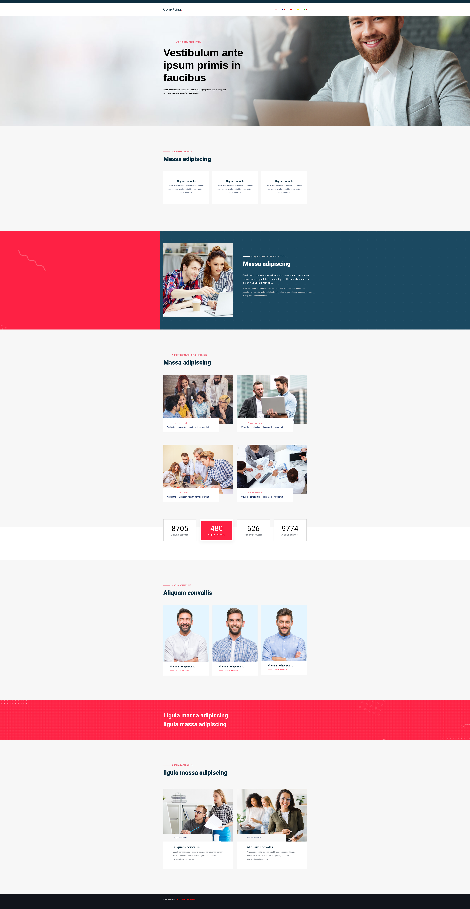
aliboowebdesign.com (186, 899)
